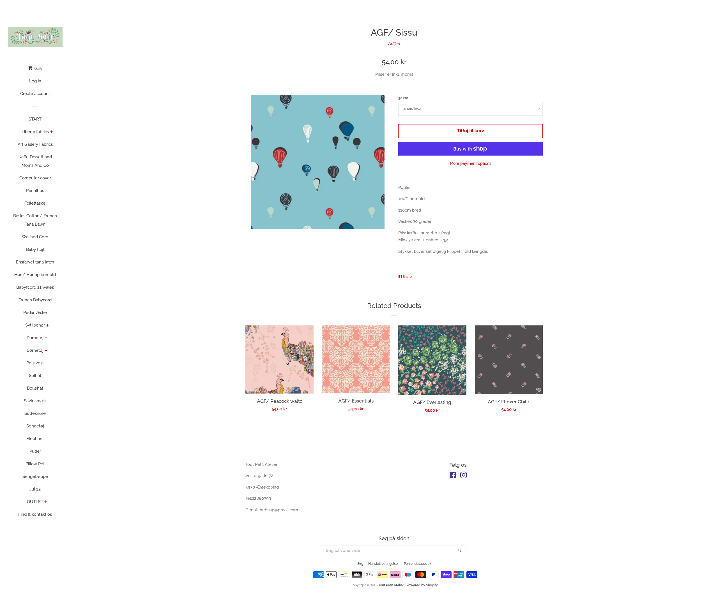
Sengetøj (35, 426)
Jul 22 (35, 489)
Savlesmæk (35, 400)
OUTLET (35, 501)
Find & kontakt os (35, 514)
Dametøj (35, 337)
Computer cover (35, 178)
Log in (35, 81)
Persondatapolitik (417, 564)
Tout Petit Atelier (391, 585)
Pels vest (35, 363)
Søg (360, 564)
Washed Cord (35, 236)
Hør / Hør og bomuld (35, 274)
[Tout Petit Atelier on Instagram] (463, 476)
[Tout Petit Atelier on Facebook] (452, 476)
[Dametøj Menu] (46, 338)
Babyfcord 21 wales (35, 287)
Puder (35, 451)
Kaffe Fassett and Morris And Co (35, 161)
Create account (35, 93)
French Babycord (35, 299)
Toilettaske (35, 203)
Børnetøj (35, 350)
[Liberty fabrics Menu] (51, 132)
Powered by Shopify (422, 585)
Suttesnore (35, 413)
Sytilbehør (35, 325)
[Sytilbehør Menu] (47, 325)
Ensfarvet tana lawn (35, 262)
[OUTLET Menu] (46, 502)
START (35, 119)
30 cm (403, 98)
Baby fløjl (35, 249)
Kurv (37, 68)
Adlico (394, 43)
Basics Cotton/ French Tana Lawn (35, 220)
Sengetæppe (35, 476)
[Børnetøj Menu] (46, 351)
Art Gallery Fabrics (35, 144)
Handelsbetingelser (383, 564)
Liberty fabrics (35, 131)
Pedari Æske (35, 312)
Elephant (35, 438)
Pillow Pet (35, 463)
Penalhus (35, 190)
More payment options (470, 163)
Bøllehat (35, 388)
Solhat (35, 375)
